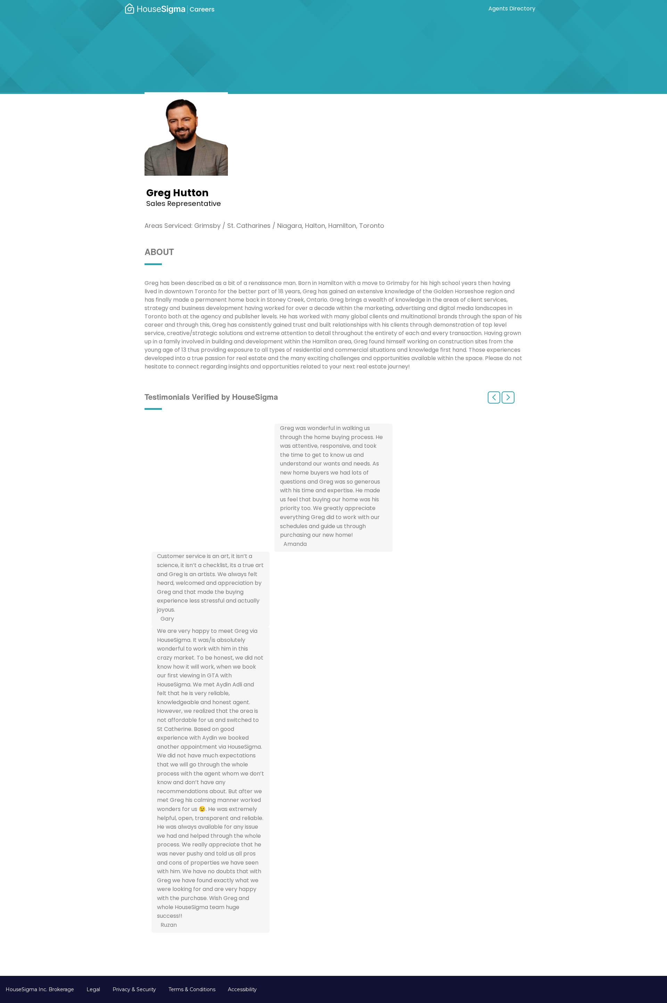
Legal (93, 989)
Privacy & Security (134, 989)
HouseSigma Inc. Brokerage (40, 989)
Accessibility (242, 989)
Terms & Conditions (191, 989)
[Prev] (494, 397)
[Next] (508, 397)
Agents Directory (511, 9)
